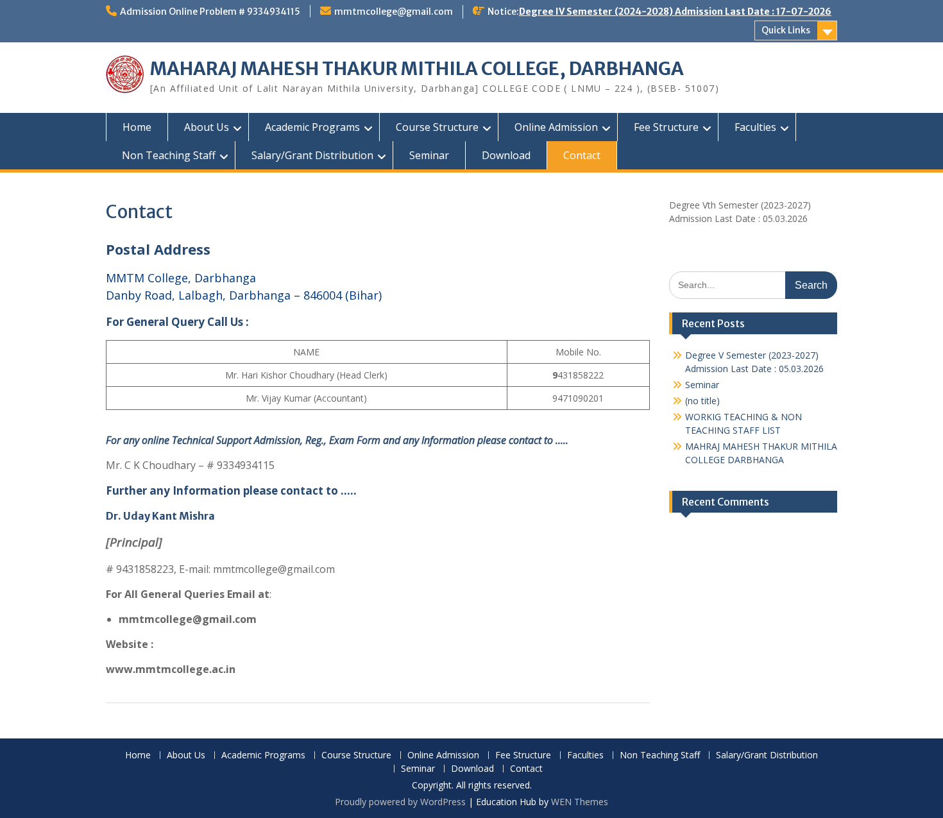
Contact (581, 155)
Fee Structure (666, 127)
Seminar (429, 155)
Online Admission (556, 127)
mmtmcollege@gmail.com (393, 11)
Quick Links (785, 30)
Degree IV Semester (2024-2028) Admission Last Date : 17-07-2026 (675, 11)
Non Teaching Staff (169, 155)
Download (506, 155)
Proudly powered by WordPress (400, 802)
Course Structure (437, 127)
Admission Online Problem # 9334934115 (210, 11)
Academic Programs (312, 127)
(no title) (702, 401)
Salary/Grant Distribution (312, 155)
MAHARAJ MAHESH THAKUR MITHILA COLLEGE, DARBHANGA (417, 68)
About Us (206, 127)
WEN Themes (579, 802)
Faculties (755, 127)
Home (137, 127)
